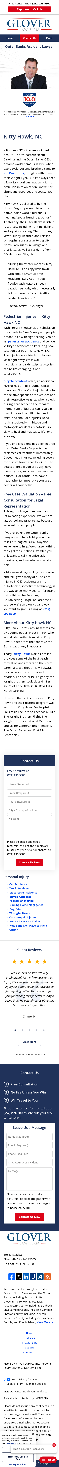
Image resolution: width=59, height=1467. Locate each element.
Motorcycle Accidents (23, 892)
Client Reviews (29, 949)
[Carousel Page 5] (43, 1030)
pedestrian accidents (23, 341)
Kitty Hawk (21, 654)
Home (9, 38)
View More (29, 1042)
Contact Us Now (29, 862)
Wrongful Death (19, 913)
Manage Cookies (36, 1383)
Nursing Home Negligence (26, 905)
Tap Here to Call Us (29, 9)
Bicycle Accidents (20, 896)
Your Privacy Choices (24, 1379)
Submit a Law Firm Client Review (29, 1054)
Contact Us (29, 38)
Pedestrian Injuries (21, 900)
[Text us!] (48, 1461)
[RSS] (47, 1276)
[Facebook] (11, 1276)
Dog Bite (15, 909)
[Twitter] (19, 1276)
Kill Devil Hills (14, 173)
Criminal (36, 1391)
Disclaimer (29, 1338)
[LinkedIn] (26, 1276)
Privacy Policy (29, 1342)
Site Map (29, 1347)
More (49, 38)
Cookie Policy (14, 1383)
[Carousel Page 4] (36, 1030)
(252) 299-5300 (24, 1264)
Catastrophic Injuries (22, 917)
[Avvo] (40, 1276)
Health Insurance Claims (24, 921)
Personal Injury (16, 876)
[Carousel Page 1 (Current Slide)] (15, 1030)
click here (29, 116)
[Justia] (33, 1276)
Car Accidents (18, 884)
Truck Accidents (19, 888)
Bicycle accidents (16, 381)
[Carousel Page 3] (29, 1030)
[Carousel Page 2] (22, 1030)
